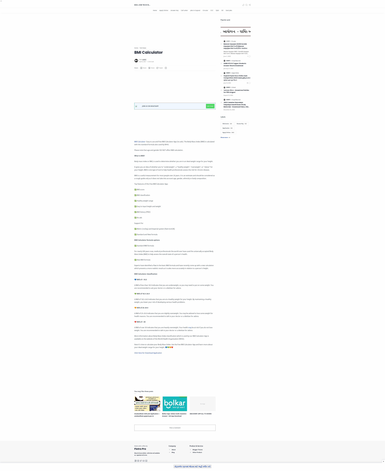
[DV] (222, 10)
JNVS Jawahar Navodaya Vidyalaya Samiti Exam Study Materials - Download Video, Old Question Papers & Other (236, 104)
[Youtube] (143, 461)
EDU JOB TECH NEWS (142, 5)
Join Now (210, 106)
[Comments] (249, 56)
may (190, 327)
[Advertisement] (175, 33)
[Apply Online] (163, 10)
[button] (243, 5)
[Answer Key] (174, 10)
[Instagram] (138, 461)
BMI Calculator (140, 142)
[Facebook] (135, 461)
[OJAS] (217, 10)
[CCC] (212, 10)
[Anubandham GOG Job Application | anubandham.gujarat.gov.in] (147, 404)
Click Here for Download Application (148, 353)
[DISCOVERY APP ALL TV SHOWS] (203, 404)
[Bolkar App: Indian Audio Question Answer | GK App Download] (175, 404)
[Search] (246, 5)
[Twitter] (141, 461)
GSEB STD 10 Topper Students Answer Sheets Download (235, 64)
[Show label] (225, 137)
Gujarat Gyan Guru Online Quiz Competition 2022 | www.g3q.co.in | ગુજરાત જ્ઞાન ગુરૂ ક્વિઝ (237, 78)
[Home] (155, 10)
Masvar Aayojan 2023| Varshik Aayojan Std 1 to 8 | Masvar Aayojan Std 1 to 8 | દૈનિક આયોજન (235, 46)
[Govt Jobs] (229, 10)
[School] (234, 87)
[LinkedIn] (146, 461)
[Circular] (205, 10)
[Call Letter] (184, 10)
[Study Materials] (236, 61)
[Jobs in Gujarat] (195, 10)
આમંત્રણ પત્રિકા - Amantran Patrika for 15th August (236, 91)
